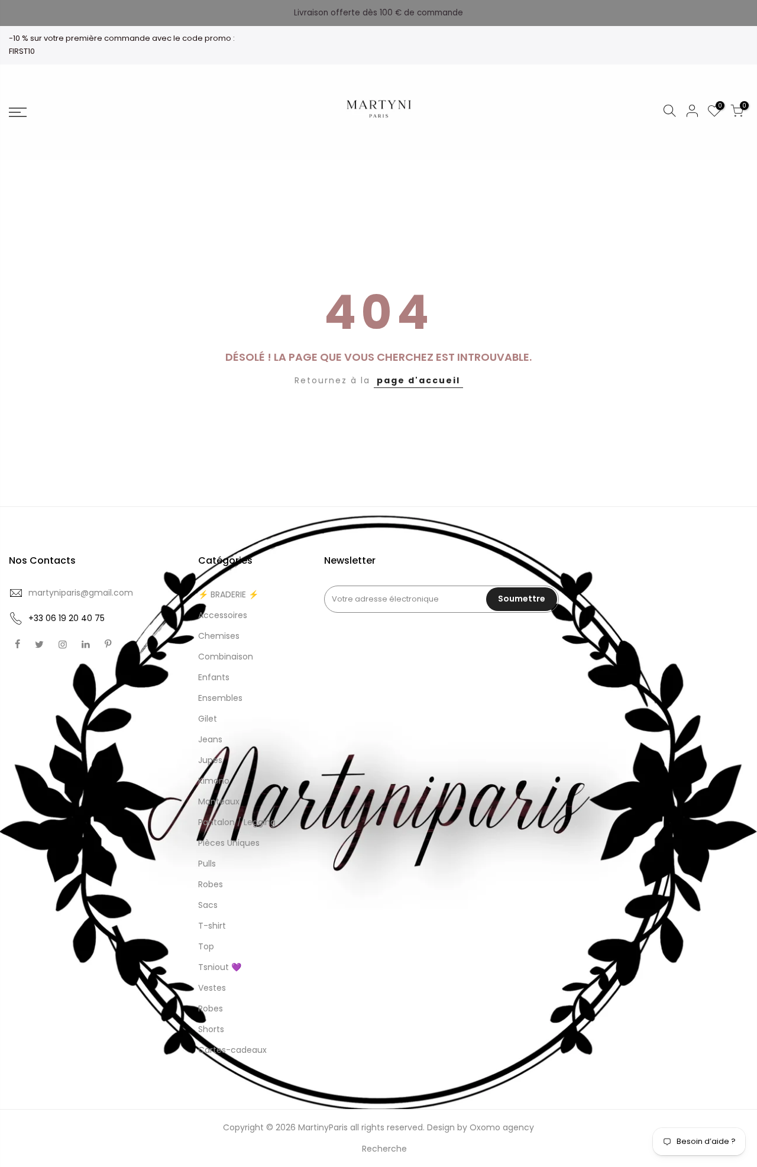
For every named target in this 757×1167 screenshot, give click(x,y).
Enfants (213, 677)
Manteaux (219, 801)
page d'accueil (418, 380)
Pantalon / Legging (237, 822)
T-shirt (212, 926)
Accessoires (222, 615)
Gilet (207, 719)
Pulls (207, 863)
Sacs (208, 905)
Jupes (210, 760)
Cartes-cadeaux (232, 1050)
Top (206, 946)
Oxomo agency (502, 1127)
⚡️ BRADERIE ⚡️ (228, 594)
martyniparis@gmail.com (80, 593)
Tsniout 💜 (219, 967)
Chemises (219, 636)
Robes (210, 884)
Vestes (212, 988)
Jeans (210, 739)
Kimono (213, 781)
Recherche (384, 1149)
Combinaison (225, 656)
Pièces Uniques (229, 843)
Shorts (211, 1029)
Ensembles (220, 698)
